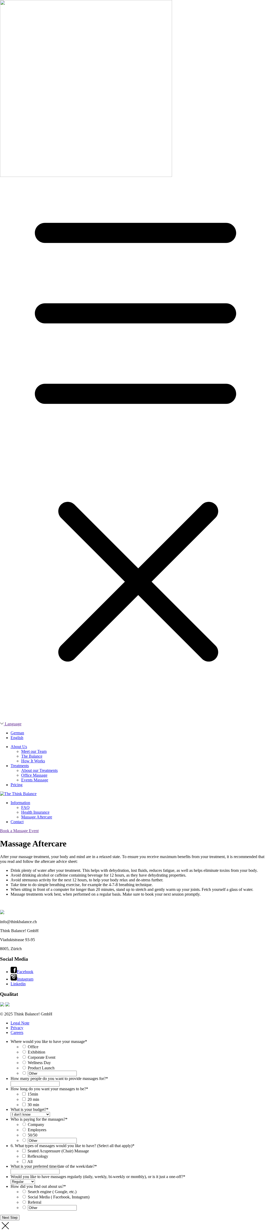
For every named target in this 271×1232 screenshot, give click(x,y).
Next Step (9, 1218)
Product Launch (41, 1068)
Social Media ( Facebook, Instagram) (58, 1197)
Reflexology (38, 1156)
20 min (33, 1099)
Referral (34, 1202)
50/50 (32, 1135)
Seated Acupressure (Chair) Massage (58, 1151)
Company (36, 1124)
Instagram (25, 979)
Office (33, 1047)
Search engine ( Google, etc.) (52, 1191)
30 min (33, 1104)
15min (33, 1094)
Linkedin (18, 984)
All (30, 1161)
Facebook (25, 971)
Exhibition (36, 1052)
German (17, 733)
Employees (37, 1130)
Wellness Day (39, 1062)
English (17, 737)
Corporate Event (41, 1057)
